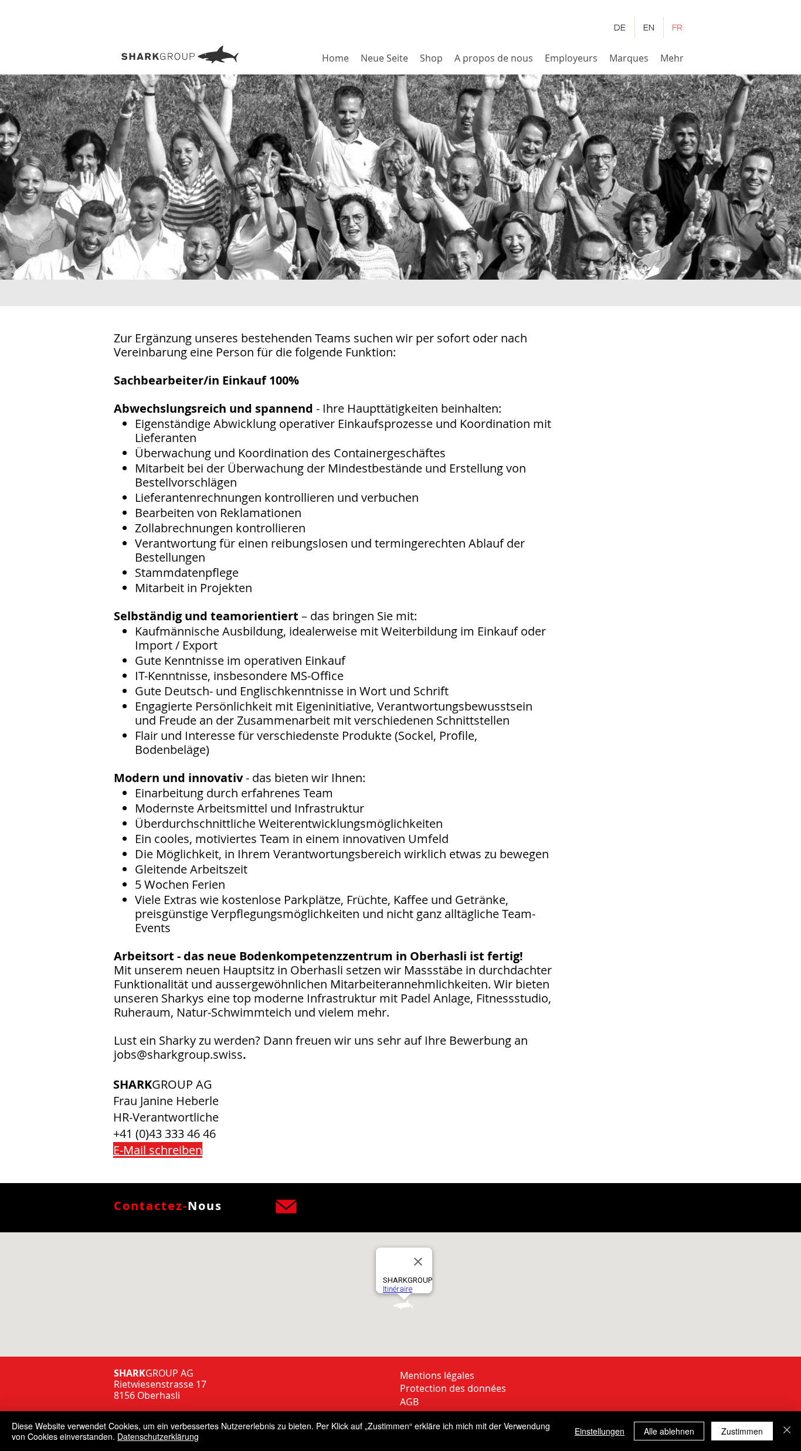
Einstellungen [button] (599, 1431)
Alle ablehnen (669, 1431)
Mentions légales (437, 1375)
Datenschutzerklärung (158, 1436)
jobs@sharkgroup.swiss (178, 1054)
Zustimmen (742, 1431)
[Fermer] (787, 1431)
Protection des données (453, 1388)
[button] (494, 58)
